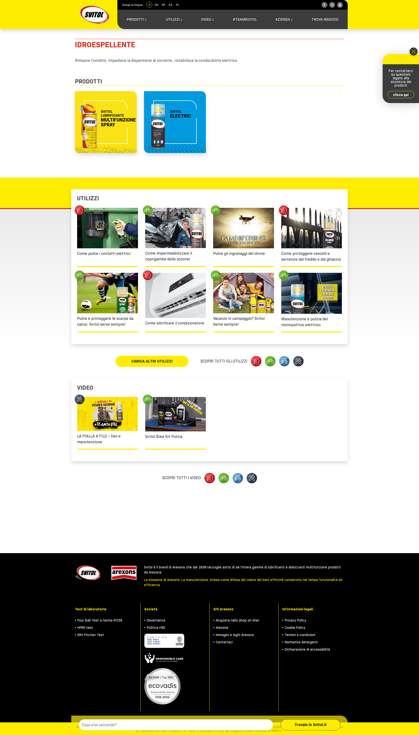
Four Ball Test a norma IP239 (99, 620)
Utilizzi (174, 19)
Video (207, 19)
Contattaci (224, 642)
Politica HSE (156, 627)
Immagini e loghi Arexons (235, 635)
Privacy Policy (295, 620)
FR (163, 5)
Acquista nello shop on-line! (237, 620)
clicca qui (401, 95)
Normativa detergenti (301, 642)
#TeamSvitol (245, 19)
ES (170, 5)
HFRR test (85, 627)
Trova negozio (325, 19)
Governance (156, 620)
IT (149, 5)
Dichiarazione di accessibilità (307, 649)
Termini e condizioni (300, 635)
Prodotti (137, 19)
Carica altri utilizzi (152, 361)
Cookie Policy (295, 627)
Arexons (222, 627)
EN (156, 5)
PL (177, 5)
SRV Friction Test (90, 635)
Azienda (284, 19)
